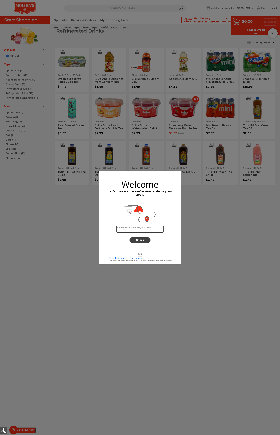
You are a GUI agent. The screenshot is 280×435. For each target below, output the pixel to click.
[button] (3, 430)
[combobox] (140, 229)
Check (140, 240)
